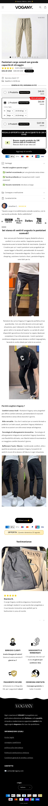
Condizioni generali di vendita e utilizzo (18, 758)
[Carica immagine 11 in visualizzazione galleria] (34, 57)
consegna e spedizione (12, 742)
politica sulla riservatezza (13, 748)
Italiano (22, 787)
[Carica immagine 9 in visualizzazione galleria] (30, 57)
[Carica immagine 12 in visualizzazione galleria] (37, 57)
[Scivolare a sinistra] (40, 620)
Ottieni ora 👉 (24, 520)
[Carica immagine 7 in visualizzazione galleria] (25, 57)
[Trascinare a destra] (44, 620)
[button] (2, 7)
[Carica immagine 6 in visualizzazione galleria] (22, 57)
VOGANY (25, 803)
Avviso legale (9, 737)
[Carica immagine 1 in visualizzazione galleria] (10, 57)
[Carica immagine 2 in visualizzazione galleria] (12, 57)
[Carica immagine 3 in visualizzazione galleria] (15, 57)
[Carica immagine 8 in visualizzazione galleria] (27, 57)
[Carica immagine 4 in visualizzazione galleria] (17, 57)
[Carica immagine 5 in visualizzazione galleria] (20, 57)
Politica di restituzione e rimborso (16, 753)
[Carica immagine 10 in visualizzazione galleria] (32, 57)
